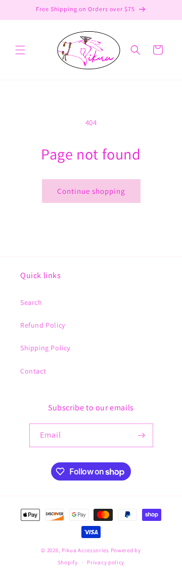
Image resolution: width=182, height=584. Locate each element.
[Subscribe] (141, 435)
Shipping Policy (45, 347)
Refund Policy (42, 325)
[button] (20, 50)
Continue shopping (91, 191)
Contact (33, 371)
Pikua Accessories (86, 550)
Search (31, 302)
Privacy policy (105, 562)
